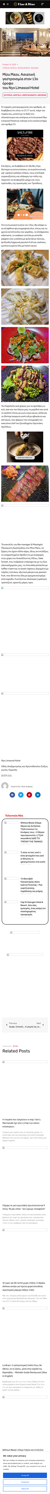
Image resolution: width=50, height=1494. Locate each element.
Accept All (25, 1475)
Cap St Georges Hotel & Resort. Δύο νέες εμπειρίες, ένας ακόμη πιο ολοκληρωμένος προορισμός (33, 908)
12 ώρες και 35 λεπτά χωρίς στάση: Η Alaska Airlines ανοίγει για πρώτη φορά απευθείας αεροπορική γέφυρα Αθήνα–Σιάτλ (23, 1286)
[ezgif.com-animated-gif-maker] (25, 144)
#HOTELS (17, 95)
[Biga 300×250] (25, 203)
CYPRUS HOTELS (9, 68)
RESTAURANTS (23, 68)
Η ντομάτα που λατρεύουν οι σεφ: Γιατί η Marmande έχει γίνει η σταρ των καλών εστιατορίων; (21, 1123)
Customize (25, 1482)
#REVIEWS (41, 95)
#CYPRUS (8, 95)
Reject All (25, 1489)
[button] (43, 4)
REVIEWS (34, 68)
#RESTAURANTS (29, 95)
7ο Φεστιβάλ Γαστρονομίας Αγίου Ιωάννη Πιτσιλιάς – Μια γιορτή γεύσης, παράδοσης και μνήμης (32, 885)
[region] (25, 1473)
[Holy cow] (25, 18)
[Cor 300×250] (25, 446)
